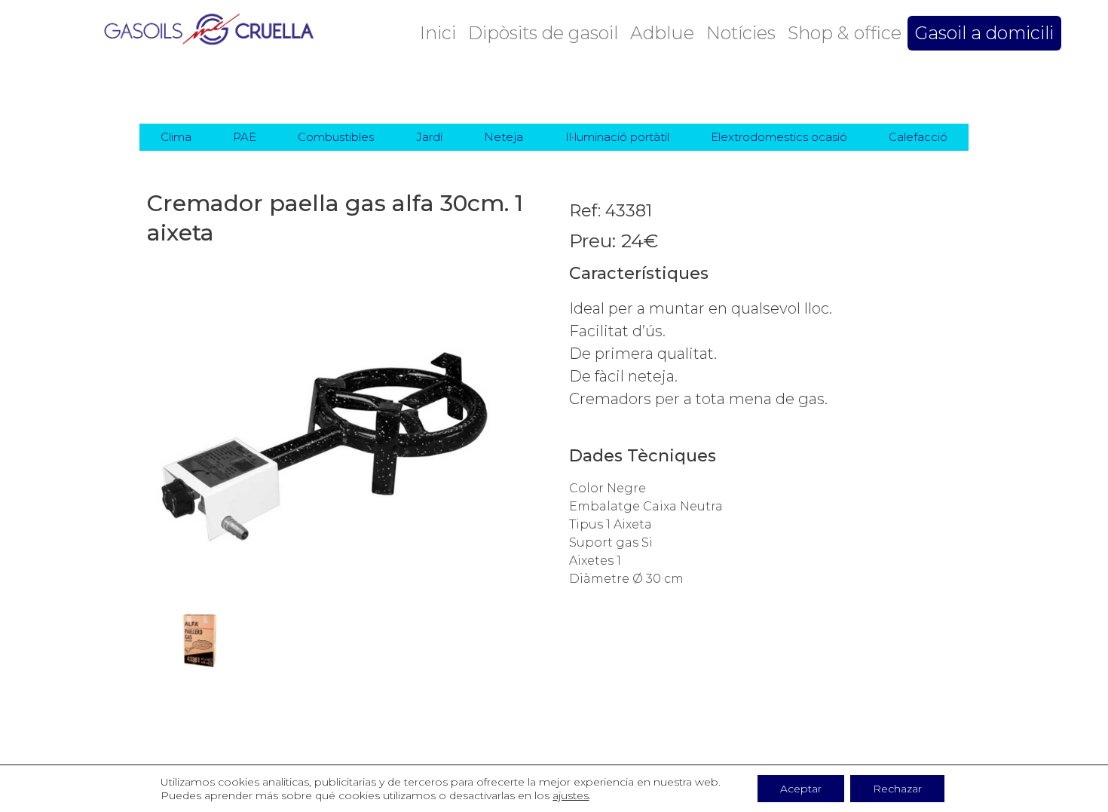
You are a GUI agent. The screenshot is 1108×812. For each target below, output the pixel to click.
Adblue (662, 33)
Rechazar (897, 788)
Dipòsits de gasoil (543, 33)
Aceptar (801, 788)
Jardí (429, 137)
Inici (438, 33)
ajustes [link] (570, 795)
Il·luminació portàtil (617, 137)
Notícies (741, 33)
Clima (176, 137)
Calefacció (918, 137)
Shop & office (844, 33)
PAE (244, 137)
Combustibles (336, 137)
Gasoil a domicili (984, 33)
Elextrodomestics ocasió (779, 137)
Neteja (503, 137)
